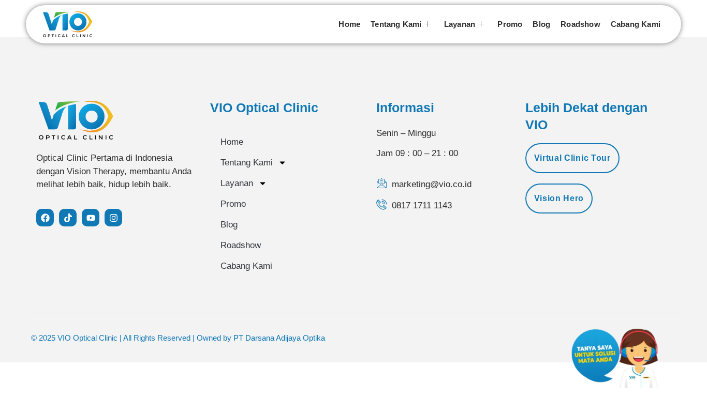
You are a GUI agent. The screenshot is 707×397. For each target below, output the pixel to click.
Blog (541, 24)
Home (349, 24)
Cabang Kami (635, 24)
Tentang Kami (396, 24)
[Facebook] (45, 217)
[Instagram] (113, 217)
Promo (509, 24)
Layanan (459, 24)
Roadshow (580, 24)
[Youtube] (90, 217)
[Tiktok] (68, 217)
